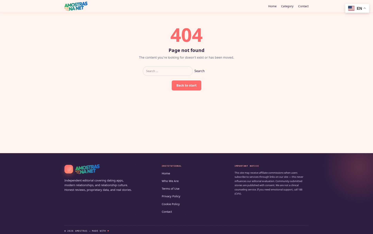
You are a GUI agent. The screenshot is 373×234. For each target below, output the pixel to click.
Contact (303, 6)
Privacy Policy (171, 196)
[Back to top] (364, 228)
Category (287, 6)
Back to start (186, 85)
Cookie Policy (171, 204)
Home (272, 6)
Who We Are (170, 181)
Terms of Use (170, 188)
